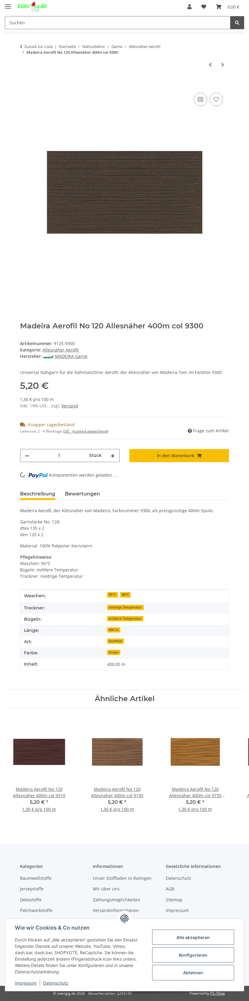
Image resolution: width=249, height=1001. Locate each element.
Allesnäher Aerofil (61, 350)
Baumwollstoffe (36, 878)
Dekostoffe (31, 900)
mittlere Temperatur (125, 618)
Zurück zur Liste (38, 46)
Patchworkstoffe (36, 910)
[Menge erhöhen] (112, 455)
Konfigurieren (193, 955)
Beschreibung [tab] (37, 494)
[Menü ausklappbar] (8, 4)
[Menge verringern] (27, 455)
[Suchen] (237, 22)
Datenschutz (55, 983)
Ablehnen (193, 972)
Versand (69, 406)
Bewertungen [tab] (82, 494)
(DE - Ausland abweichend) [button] (85, 431)
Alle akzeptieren (193, 937)
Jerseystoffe (32, 889)
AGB (170, 889)
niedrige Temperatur (125, 607)
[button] (189, 7)
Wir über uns (106, 889)
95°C (112, 594)
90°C (125, 594)
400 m (113, 630)
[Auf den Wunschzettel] (216, 99)
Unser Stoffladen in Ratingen (122, 878)
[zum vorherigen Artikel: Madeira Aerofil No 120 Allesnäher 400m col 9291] (210, 64)
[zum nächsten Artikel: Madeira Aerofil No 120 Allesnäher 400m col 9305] (223, 64)
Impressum (26, 983)
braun (113, 652)
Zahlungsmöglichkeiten (116, 900)
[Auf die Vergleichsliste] (200, 99)
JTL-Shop (217, 993)
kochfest (115, 641)
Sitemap (174, 900)
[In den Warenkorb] (25, 84)
